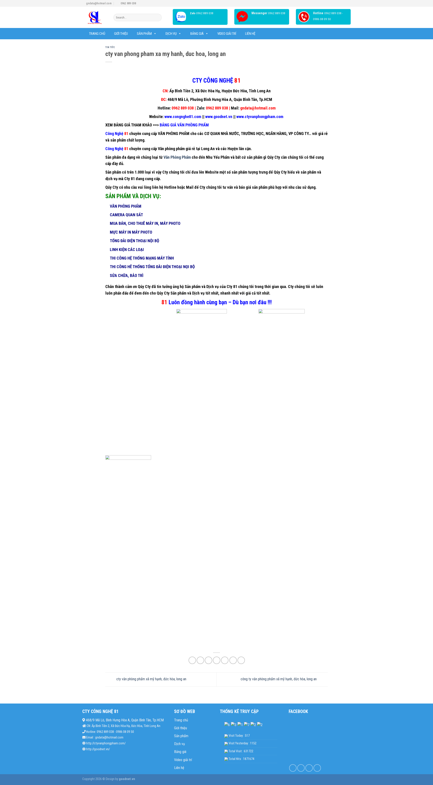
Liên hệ (250, 34)
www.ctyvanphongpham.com (260, 116)
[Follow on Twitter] (309, 768)
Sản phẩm (144, 34)
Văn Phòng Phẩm (177, 157)
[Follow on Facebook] (293, 768)
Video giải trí (226, 34)
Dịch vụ (171, 34)
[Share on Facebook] (192, 660)
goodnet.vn (126, 779)
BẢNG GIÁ (197, 34)
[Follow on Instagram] (301, 768)
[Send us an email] (317, 768)
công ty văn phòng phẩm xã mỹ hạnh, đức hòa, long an (279, 679)
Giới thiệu (121, 34)
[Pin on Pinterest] (216, 660)
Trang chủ (97, 34)
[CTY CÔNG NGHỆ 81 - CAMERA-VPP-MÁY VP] (94, 17)
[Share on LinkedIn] (224, 660)
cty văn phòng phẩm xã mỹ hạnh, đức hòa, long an (150, 679)
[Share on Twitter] (200, 660)
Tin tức (110, 47)
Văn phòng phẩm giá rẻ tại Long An (186, 148)
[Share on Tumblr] (233, 660)
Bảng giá (180, 752)
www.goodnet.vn (218, 116)
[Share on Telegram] (241, 660)
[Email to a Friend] (208, 660)
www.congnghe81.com (182, 116)
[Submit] (157, 17)
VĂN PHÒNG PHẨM (173, 133)
